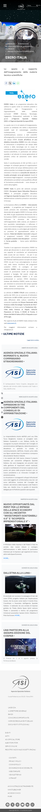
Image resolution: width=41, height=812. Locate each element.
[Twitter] (13, 805)
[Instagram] (2, 398)
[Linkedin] (27, 805)
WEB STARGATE (14, 771)
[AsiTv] (2, 417)
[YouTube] (2, 402)
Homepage (9, 44)
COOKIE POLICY (15, 764)
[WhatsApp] (2, 412)
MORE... (6, 558)
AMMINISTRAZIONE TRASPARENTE (20, 786)
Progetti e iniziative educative (21, 51)
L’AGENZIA (12, 708)
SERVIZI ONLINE (11, 746)
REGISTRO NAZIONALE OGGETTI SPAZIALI (20, 750)
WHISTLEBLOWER (14, 790)
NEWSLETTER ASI (15, 775)
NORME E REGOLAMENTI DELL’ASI (20, 721)
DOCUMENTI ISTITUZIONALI (18, 724)
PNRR (10, 796)
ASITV (7, 736)
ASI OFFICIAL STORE (12, 739)
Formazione (23, 44)
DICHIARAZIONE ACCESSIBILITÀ (20, 768)
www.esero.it (11, 323)
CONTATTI (12, 758)
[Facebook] (8, 805)
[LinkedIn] (2, 407)
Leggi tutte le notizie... (33, 340)
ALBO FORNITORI (11, 743)
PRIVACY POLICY (15, 761)
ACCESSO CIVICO (14, 793)
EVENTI (8, 733)
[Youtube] (22, 805)
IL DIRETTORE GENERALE (17, 711)
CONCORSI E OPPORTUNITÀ (18, 718)
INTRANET (12, 778)
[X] (2, 393)
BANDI (10, 714)
